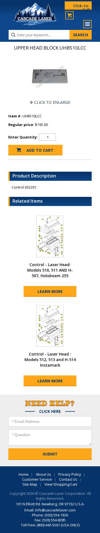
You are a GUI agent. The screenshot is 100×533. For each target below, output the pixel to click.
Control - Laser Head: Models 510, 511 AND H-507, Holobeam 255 (50, 270)
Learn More (50, 291)
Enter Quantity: (23, 137)
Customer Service (37, 479)
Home (24, 474)
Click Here (50, 411)
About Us (43, 474)
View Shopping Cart (60, 484)
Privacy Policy (69, 474)
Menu (87, 24)
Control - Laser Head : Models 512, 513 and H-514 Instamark (50, 359)
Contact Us (68, 479)
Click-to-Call (81, 6)
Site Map (29, 484)
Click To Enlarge (52, 102)
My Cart (69, 15)
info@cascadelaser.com (55, 510)
